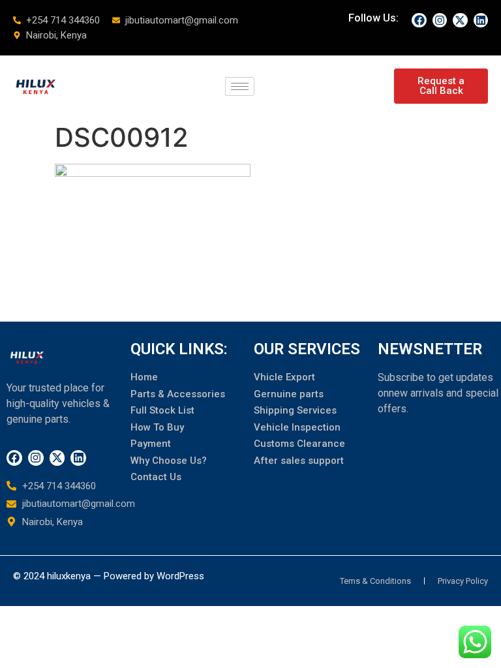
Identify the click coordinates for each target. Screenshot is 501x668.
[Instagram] (440, 20)
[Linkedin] (481, 20)
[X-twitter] (460, 20)
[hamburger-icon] (239, 86)
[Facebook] (419, 20)
